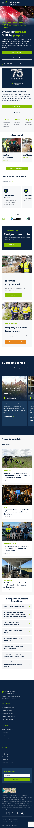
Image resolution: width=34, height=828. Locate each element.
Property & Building (7, 719)
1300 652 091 (6, 751)
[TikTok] (17, 813)
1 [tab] (14, 112)
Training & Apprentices (8, 716)
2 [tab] (16, 112)
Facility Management (8, 707)
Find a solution (17, 52)
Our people (5, 732)
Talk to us (12, 295)
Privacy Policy (14, 821)
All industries (7, 182)
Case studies (5, 741)
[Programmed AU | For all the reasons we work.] (13, 3)
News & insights (6, 738)
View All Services (16, 168)
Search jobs (17, 58)
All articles (6, 444)
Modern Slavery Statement (9, 825)
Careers (4, 735)
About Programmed (7, 729)
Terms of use (5, 821)
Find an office (6, 756)
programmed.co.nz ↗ (8, 762)
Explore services (15, 342)
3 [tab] (17, 112)
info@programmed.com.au (10, 754)
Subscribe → (17, 779)
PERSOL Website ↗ (7, 759)
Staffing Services (7, 710)
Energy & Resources (7, 713)
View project (7, 416)
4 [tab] (19, 112)
